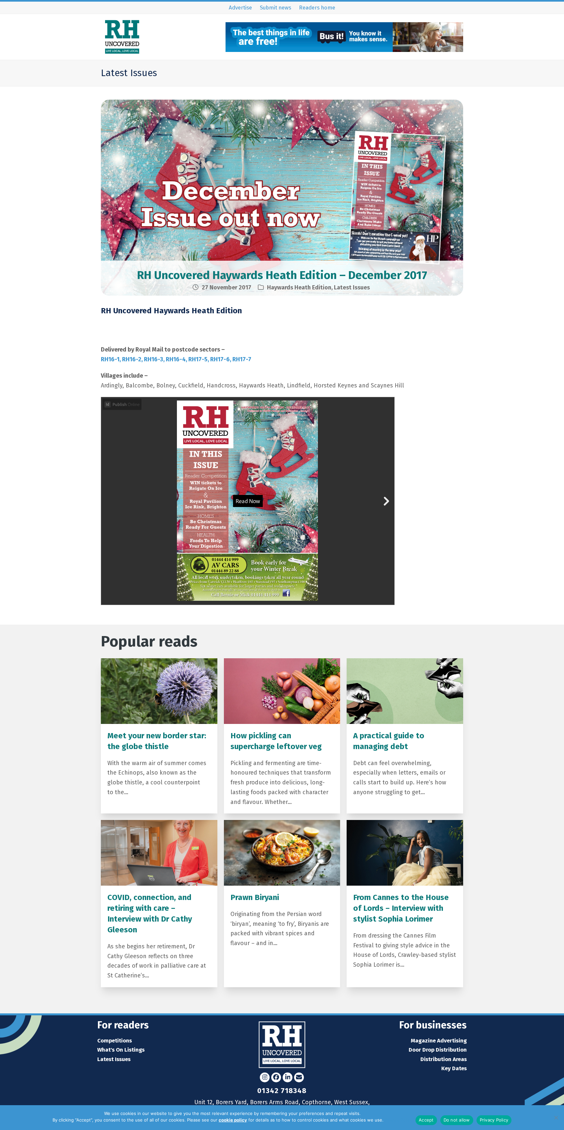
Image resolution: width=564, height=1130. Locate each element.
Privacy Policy (398, 1119)
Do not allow (457, 1119)
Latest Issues (352, 287)
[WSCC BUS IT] (344, 50)
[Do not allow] (556, 1117)
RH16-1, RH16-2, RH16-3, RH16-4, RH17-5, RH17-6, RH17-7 (176, 359)
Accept (426, 1119)
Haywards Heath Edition (299, 287)
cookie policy (233, 1119)
